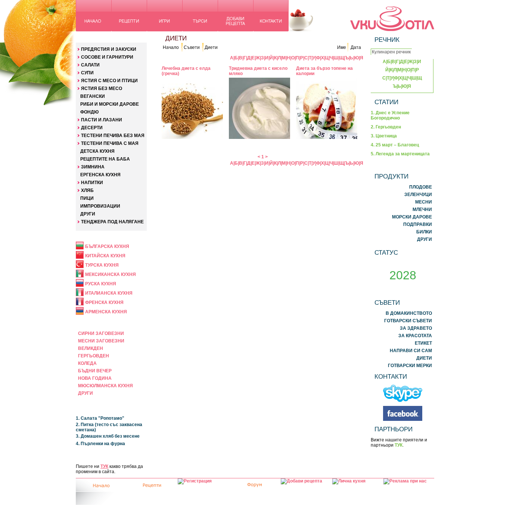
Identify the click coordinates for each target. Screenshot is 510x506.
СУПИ (87, 72)
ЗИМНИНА (93, 167)
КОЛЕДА (87, 363)
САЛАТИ (90, 65)
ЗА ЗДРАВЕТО (416, 328)
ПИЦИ (87, 198)
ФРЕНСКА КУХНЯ (104, 302)
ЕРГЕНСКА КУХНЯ (100, 174)
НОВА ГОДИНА (95, 378)
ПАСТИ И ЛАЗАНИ (101, 119)
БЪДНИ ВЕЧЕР (95, 370)
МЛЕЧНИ (422, 209)
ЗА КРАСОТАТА (415, 335)
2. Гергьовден (386, 127)
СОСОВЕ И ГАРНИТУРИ (107, 57)
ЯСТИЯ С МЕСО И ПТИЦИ (109, 80)
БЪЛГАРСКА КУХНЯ (107, 246)
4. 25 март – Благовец (395, 145)
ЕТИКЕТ (423, 343)
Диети (211, 47)
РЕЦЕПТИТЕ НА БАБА (105, 159)
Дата (356, 47)
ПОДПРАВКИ (417, 224)
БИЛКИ (424, 232)
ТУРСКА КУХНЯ (102, 265)
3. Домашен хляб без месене (108, 436)
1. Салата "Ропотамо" (100, 418)
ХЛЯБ (87, 190)
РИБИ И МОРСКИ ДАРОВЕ (109, 104)
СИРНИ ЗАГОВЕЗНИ (101, 333)
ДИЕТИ (424, 358)
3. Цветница (384, 136)
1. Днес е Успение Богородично (390, 115)
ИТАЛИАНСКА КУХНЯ (109, 293)
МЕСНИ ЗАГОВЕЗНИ (101, 341)
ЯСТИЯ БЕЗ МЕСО (101, 88)
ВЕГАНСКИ (92, 96)
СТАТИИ (386, 102)
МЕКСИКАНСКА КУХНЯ (110, 274)
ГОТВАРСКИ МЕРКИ (410, 365)
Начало (171, 47)
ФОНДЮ (89, 112)
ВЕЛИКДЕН (90, 348)
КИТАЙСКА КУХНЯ (105, 255)
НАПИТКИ (92, 182)
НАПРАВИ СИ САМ (411, 350)
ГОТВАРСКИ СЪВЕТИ (408, 320)
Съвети (192, 47)
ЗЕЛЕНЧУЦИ (418, 194)
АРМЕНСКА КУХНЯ (106, 311)
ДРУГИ (87, 214)
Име (341, 47)
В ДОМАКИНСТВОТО (409, 313)
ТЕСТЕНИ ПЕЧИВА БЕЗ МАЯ (112, 135)
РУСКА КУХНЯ (100, 283)
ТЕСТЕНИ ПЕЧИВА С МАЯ (110, 143)
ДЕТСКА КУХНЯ (97, 151)
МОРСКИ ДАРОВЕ (412, 217)
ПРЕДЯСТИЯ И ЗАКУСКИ (108, 49)
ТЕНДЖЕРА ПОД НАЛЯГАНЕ (112, 221)
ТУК (104, 466)
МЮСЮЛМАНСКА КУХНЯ (105, 385)
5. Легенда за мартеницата (400, 153)
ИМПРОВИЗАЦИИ (100, 206)
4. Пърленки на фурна (100, 443)
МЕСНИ (423, 202)
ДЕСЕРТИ (92, 127)
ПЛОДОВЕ (420, 187)
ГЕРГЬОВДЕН (93, 355)
